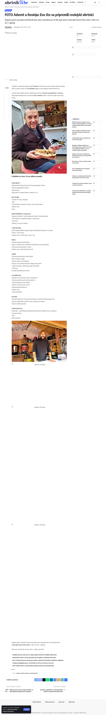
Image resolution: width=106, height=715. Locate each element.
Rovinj (27, 673)
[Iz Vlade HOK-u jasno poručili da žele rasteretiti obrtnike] (97, 140)
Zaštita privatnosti (49, 702)
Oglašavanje (72, 702)
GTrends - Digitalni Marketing (76, 713)
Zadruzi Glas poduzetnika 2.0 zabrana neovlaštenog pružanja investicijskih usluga (81, 192)
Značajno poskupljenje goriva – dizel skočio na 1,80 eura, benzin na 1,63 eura (33, 663)
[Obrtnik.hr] (17, 2)
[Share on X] (77, 27)
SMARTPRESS (35, 713)
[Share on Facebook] (74, 27)
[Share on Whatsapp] (79, 27)
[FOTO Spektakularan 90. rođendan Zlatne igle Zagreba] (97, 171)
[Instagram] (94, 34)
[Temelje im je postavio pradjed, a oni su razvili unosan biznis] (97, 185)
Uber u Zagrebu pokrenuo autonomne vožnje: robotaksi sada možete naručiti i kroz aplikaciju (37, 660)
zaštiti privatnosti (12, 709)
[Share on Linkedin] (81, 27)
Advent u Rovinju (20, 673)
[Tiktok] (94, 40)
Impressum (61, 702)
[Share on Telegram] (84, 27)
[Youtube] (79, 40)
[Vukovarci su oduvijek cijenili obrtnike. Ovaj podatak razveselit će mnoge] (97, 178)
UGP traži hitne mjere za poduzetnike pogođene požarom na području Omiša (33, 665)
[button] (26, 709)
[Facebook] (79, 34)
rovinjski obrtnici (33, 673)
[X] (52, 708)
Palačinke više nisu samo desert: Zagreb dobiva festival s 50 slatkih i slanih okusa (34, 655)
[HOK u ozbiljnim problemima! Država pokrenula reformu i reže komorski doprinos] (97, 133)
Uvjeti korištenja (37, 702)
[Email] (86, 27)
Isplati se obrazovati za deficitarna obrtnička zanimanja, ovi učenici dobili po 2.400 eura (81, 155)
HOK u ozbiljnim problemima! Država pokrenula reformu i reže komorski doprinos (81, 132)
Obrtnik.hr (8, 27)
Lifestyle (8, 10)
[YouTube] (54, 708)
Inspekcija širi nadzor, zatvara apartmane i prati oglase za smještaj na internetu (34, 657)
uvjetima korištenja (8, 711)
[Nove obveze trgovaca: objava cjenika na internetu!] (97, 163)
